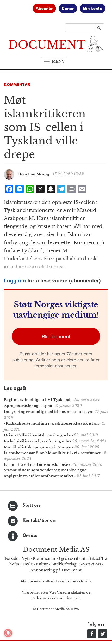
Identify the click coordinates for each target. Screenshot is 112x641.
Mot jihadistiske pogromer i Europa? (37, 447)
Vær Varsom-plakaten (67, 592)
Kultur (42, 564)
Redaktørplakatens (47, 598)
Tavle (27, 564)
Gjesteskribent (72, 558)
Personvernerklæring (73, 581)
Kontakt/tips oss (39, 520)
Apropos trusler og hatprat (28, 406)
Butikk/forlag (63, 564)
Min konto (92, 9)
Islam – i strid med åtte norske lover (37, 465)
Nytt (25, 558)
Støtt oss (31, 505)
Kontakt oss (90, 564)
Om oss (30, 535)
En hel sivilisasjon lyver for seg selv (36, 441)
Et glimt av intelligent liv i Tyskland (37, 400)
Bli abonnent (56, 336)
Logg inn (15, 280)
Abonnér (44, 9)
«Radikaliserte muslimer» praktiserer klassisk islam (51, 423)
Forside (11, 558)
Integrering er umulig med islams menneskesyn (48, 412)
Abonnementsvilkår (37, 581)
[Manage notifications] (8, 633)
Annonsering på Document (56, 570)
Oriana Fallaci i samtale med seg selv (37, 435)
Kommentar (17, 85)
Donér (68, 9)
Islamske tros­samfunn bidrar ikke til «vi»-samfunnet (52, 453)
